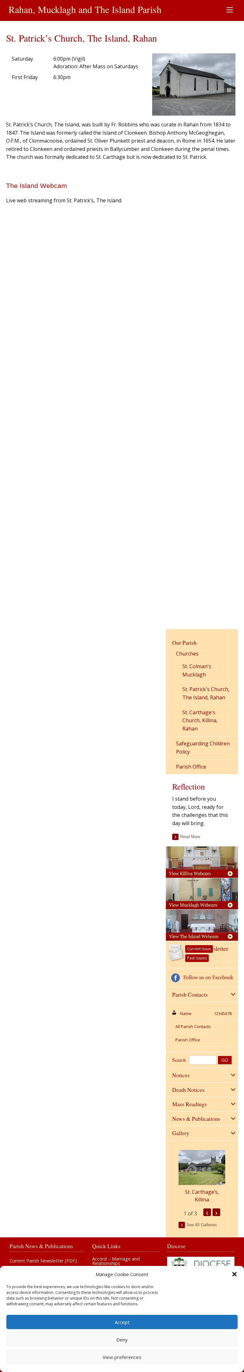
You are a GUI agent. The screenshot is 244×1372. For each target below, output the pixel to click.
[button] (234, 1274)
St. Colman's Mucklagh (196, 670)
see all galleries (201, 1224)
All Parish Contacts (193, 1026)
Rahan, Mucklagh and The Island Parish (85, 9)
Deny (122, 1339)
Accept (122, 1322)
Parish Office (191, 766)
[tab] (202, 994)
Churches (187, 653)
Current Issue (199, 949)
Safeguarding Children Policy (203, 747)
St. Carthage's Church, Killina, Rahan (200, 720)
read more (190, 836)
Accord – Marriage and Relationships (116, 1261)
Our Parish (184, 642)
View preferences (122, 1357)
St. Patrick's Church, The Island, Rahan (205, 693)
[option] (202, 1176)
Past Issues (197, 958)
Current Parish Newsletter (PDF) (43, 1261)
